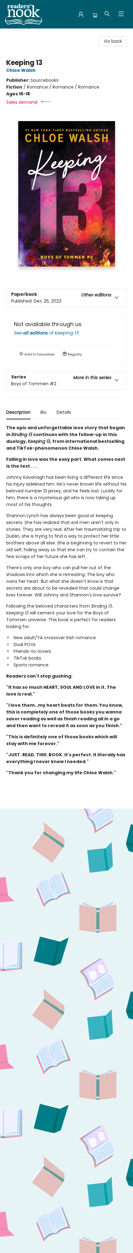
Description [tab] (18, 412)
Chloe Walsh (21, 70)
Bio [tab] (44, 412)
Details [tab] (64, 412)
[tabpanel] (66, 609)
